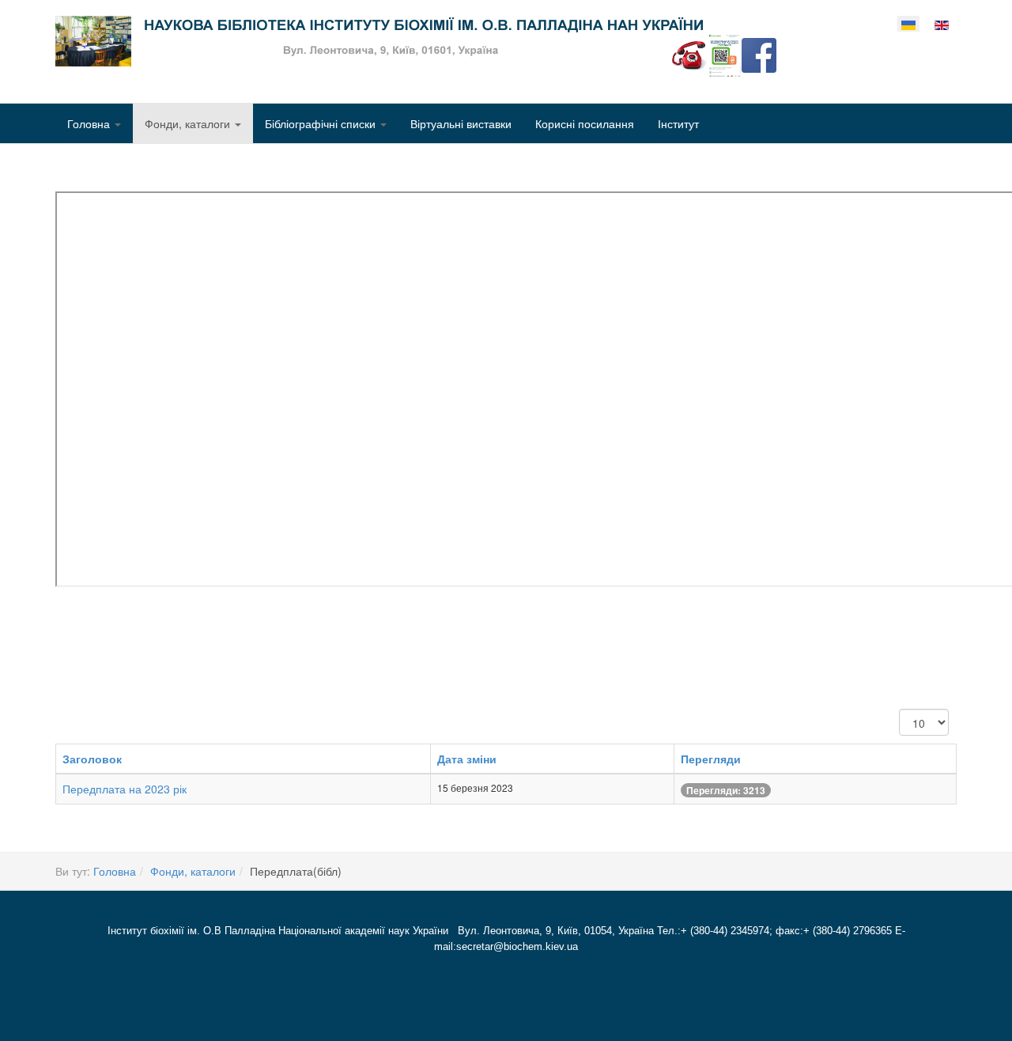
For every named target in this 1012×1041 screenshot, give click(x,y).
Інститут (678, 123)
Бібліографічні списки (322, 123)
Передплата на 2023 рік (124, 789)
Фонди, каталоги (189, 123)
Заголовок (92, 759)
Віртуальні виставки (461, 123)
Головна (90, 123)
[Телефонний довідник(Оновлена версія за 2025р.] (689, 54)
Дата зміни (467, 759)
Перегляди (711, 759)
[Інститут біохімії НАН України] (379, 41)
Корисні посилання (584, 123)
